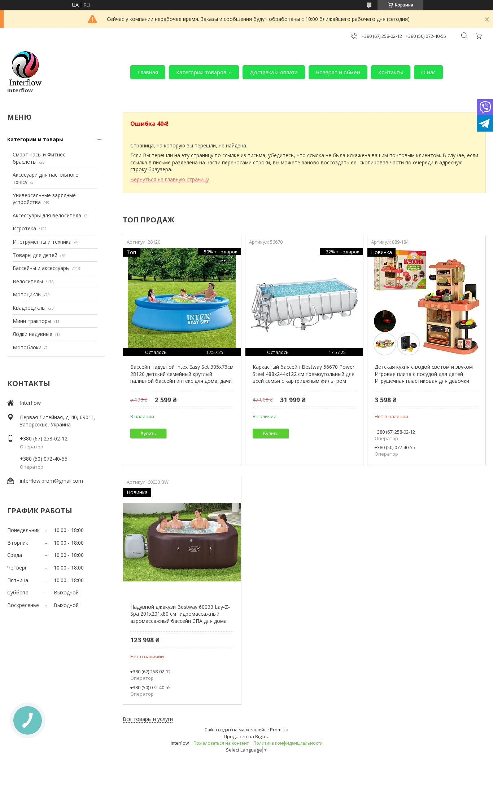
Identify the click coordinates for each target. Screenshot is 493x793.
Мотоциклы (27, 294)
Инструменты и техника (42, 241)
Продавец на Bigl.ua (247, 736)
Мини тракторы (32, 321)
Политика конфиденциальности (288, 743)
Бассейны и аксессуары (41, 268)
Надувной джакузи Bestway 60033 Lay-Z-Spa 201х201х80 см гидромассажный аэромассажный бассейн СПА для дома (180, 613)
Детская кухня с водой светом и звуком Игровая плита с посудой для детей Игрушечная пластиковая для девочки (424, 373)
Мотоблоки (27, 347)
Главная (148, 72)
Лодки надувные (32, 334)
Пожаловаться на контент (221, 743)
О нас (428, 72)
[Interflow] (25, 68)
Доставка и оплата (274, 72)
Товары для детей (35, 255)
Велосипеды (28, 281)
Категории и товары (35, 139)
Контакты (390, 72)
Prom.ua (279, 729)
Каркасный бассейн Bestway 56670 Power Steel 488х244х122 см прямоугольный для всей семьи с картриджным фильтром (303, 373)
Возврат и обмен (338, 72)
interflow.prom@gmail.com (51, 480)
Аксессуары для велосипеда (47, 215)
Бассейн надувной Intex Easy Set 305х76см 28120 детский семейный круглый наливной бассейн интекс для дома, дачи (182, 373)
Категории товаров (201, 72)
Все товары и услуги (148, 719)
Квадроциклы (29, 307)
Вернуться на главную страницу (169, 179)
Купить (148, 433)
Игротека (24, 228)
